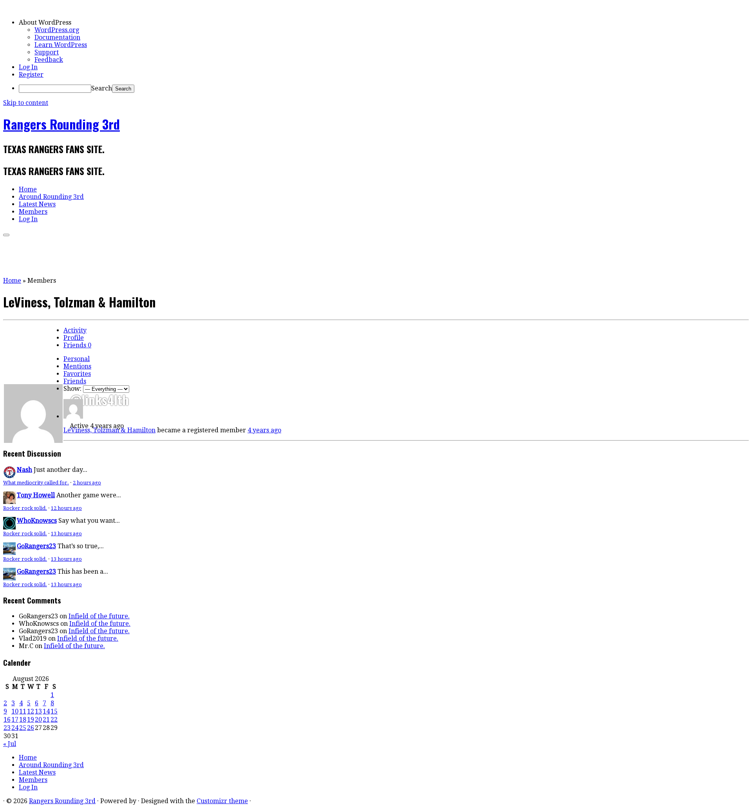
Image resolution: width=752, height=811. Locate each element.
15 (54, 711)
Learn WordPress (60, 45)
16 (7, 719)
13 (38, 711)
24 (14, 728)
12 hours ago (66, 508)
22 (54, 719)
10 (14, 711)
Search (101, 88)
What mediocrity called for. (36, 483)
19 (30, 719)
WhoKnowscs (37, 520)
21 (46, 719)
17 (14, 719)
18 (22, 719)
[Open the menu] (6, 235)
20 (38, 719)
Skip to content (25, 103)
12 (30, 711)
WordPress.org (56, 30)
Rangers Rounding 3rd (61, 124)
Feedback (48, 59)
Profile (73, 337)
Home (28, 189)
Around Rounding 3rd (51, 196)
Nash (24, 469)
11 (22, 711)
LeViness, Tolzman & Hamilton (109, 430)
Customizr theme (222, 801)
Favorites (77, 374)
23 (7, 728)
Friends (77, 345)
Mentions (77, 366)
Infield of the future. (99, 616)
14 (46, 711)
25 (22, 728)
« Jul (9, 744)
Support (46, 52)
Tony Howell (36, 495)
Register (31, 74)
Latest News (37, 204)
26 (30, 728)
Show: (72, 388)
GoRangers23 (36, 546)
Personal (76, 359)
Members (33, 211)
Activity (75, 330)
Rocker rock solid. (25, 508)
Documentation (57, 37)
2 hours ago (87, 483)
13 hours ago (66, 533)
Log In (28, 67)
